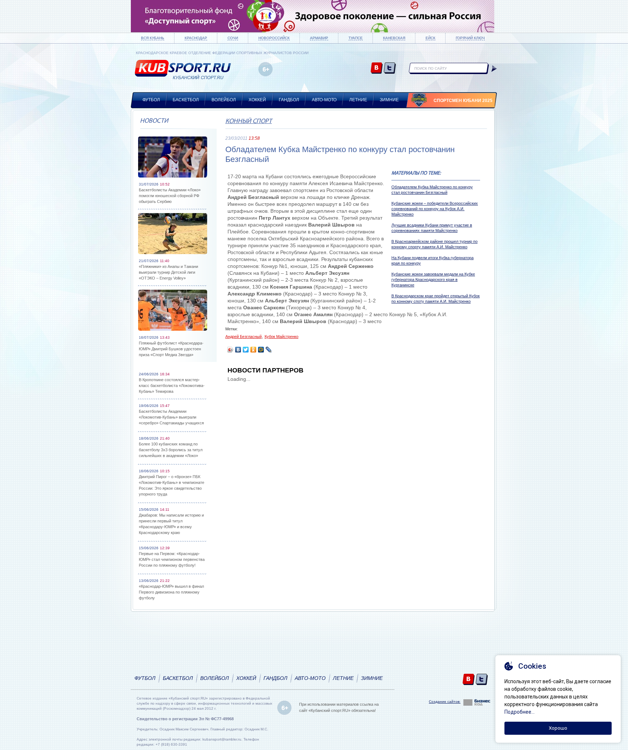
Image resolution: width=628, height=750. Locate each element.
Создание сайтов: (444, 702)
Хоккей (257, 99)
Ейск (430, 38)
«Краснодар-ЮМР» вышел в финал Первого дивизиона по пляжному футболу (171, 592)
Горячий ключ (470, 38)
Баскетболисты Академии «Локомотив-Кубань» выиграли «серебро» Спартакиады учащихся (171, 417)
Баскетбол (186, 99)
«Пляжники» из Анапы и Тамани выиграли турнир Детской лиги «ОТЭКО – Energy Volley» (168, 272)
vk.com (377, 68)
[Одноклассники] (253, 349)
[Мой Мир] (261, 349)
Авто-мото (324, 99)
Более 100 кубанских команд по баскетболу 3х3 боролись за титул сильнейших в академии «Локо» (170, 450)
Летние (358, 99)
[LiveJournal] (269, 349)
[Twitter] (246, 349)
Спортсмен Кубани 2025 (463, 100)
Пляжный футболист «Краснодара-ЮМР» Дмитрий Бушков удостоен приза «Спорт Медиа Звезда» (171, 349)
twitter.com (390, 68)
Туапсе (356, 38)
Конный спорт (248, 121)
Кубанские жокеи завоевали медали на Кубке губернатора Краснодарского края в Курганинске (433, 279)
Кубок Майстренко (281, 336)
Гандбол (289, 99)
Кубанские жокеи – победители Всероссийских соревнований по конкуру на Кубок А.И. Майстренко (434, 208)
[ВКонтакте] (238, 349)
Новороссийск (274, 38)
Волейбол (224, 99)
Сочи (233, 38)
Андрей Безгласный (243, 336)
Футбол (151, 99)
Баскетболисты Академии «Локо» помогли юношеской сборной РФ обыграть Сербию (170, 196)
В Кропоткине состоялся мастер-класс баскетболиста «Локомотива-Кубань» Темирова (172, 386)
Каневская (394, 38)
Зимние (389, 99)
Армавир (319, 38)
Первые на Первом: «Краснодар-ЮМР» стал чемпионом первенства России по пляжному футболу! (172, 559)
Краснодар (196, 38)
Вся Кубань (152, 38)
